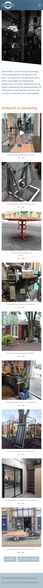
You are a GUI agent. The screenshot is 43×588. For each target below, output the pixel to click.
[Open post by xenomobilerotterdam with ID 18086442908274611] (21, 133)
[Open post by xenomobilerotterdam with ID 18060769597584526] (21, 331)
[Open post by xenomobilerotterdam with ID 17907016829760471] (21, 478)
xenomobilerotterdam (21, 115)
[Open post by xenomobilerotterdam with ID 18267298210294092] (21, 182)
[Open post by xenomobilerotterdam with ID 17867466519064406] (21, 429)
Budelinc (34, 578)
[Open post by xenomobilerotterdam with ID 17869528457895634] (21, 527)
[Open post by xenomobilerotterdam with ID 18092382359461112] (21, 231)
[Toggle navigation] (39, 5)
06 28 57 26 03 (18, 582)
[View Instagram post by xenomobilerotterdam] (39, 150)
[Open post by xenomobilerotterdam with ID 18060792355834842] (21, 282)
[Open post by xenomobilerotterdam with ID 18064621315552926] (21, 380)
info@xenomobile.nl (31, 582)
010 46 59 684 (7, 582)
